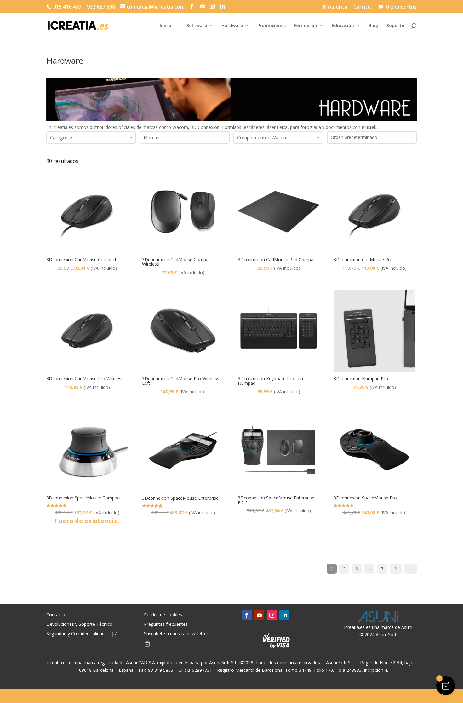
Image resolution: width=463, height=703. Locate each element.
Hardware (232, 25)
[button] (445, 685)
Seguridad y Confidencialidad (75, 634)
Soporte (395, 25)
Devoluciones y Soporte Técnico (79, 624)
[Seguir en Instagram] (272, 615)
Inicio (165, 25)
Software (196, 25)
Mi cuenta (335, 7)
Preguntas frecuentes (166, 624)
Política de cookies (163, 615)
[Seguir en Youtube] (259, 615)
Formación (305, 25)
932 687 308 (101, 6)
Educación (343, 25)
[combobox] (91, 137)
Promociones (271, 25)
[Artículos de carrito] (114, 635)
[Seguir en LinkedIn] (284, 615)
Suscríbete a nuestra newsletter (176, 634)
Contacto (55, 615)
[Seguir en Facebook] (247, 615)
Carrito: (362, 7)
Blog (373, 25)
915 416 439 (66, 6)
